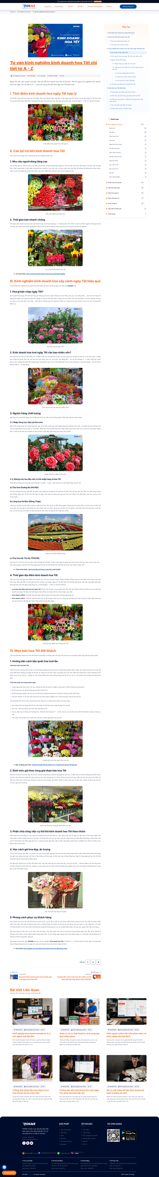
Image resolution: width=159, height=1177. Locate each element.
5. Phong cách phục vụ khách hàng (121, 108)
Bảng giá (63, 1144)
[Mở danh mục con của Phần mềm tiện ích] (145, 198)
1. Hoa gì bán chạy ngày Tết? (119, 52)
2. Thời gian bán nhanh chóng (119, 44)
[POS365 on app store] (129, 1138)
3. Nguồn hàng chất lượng (118, 60)
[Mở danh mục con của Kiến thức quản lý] (145, 193)
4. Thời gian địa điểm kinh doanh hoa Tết (122, 84)
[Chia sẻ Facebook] (87, 962)
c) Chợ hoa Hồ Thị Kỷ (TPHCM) (125, 80)
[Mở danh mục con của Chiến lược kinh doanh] (145, 182)
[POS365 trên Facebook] (24, 1143)
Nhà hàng (64, 1132)
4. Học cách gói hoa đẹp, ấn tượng (120, 105)
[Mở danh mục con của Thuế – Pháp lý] (145, 203)
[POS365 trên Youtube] (31, 1143)
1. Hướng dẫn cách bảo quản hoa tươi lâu (122, 92)
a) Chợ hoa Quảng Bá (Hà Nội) (124, 73)
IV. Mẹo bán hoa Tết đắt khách (116, 88)
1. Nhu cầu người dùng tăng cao (120, 41)
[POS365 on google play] (129, 1132)
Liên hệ (109, 6)
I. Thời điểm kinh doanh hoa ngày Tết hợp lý (120, 33)
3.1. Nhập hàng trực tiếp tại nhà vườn (123, 63)
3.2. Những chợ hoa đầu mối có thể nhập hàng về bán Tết (127, 68)
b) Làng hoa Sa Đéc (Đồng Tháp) (125, 77)
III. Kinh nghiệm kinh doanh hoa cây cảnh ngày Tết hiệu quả (126, 48)
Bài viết (79, 6)
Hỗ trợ (85, 1144)
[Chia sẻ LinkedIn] (93, 962)
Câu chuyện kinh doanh (90, 1135)
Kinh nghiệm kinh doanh (24, 12)
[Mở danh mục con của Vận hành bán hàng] (145, 188)
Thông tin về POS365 (94, 6)
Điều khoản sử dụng (127, 1174)
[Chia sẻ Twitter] (98, 962)
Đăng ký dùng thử (128, 6)
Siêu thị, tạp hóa (66, 1130)
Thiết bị (69, 6)
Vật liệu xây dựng (66, 1141)
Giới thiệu (86, 1130)
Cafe (62, 1135)
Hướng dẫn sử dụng (89, 1138)
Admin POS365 (53, 76)
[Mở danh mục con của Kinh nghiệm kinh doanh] (145, 124)
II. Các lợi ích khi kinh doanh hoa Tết (118, 37)
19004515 (31, 1137)
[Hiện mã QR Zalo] (4, 1167)
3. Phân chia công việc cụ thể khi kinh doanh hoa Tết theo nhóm (126, 100)
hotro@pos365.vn (32, 1139)
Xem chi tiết (97, 1)
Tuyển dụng (86, 1132)
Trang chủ (47, 6)
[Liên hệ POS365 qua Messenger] (27, 1143)
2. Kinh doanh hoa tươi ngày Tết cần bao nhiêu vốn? (126, 56)
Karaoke (63, 1138)
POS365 (30, 1174)
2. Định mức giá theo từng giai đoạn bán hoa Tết (125, 95)
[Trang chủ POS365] (28, 6)
